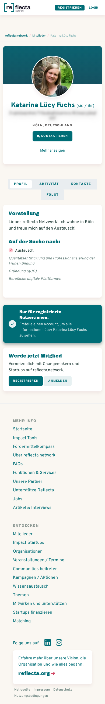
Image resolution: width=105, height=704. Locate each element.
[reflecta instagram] (59, 643)
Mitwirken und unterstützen (40, 603)
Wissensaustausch (30, 586)
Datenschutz (62, 690)
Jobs (17, 499)
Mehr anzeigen (52, 150)
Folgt (52, 195)
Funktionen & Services (35, 473)
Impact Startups (28, 542)
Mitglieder (23, 534)
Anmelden (57, 381)
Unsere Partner (27, 481)
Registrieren (70, 8)
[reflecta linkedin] (47, 643)
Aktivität (49, 184)
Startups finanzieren (32, 612)
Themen (21, 595)
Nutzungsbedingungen (31, 696)
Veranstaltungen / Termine (38, 560)
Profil (20, 184)
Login (94, 7)
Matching (22, 621)
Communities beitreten (35, 569)
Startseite (22, 429)
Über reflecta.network (34, 455)
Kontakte (81, 184)
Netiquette (22, 690)
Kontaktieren (54, 136)
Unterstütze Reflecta (33, 490)
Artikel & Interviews (32, 507)
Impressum (42, 690)
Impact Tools (25, 438)
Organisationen (28, 551)
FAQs (18, 464)
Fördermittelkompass (34, 446)
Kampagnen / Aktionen (35, 577)
